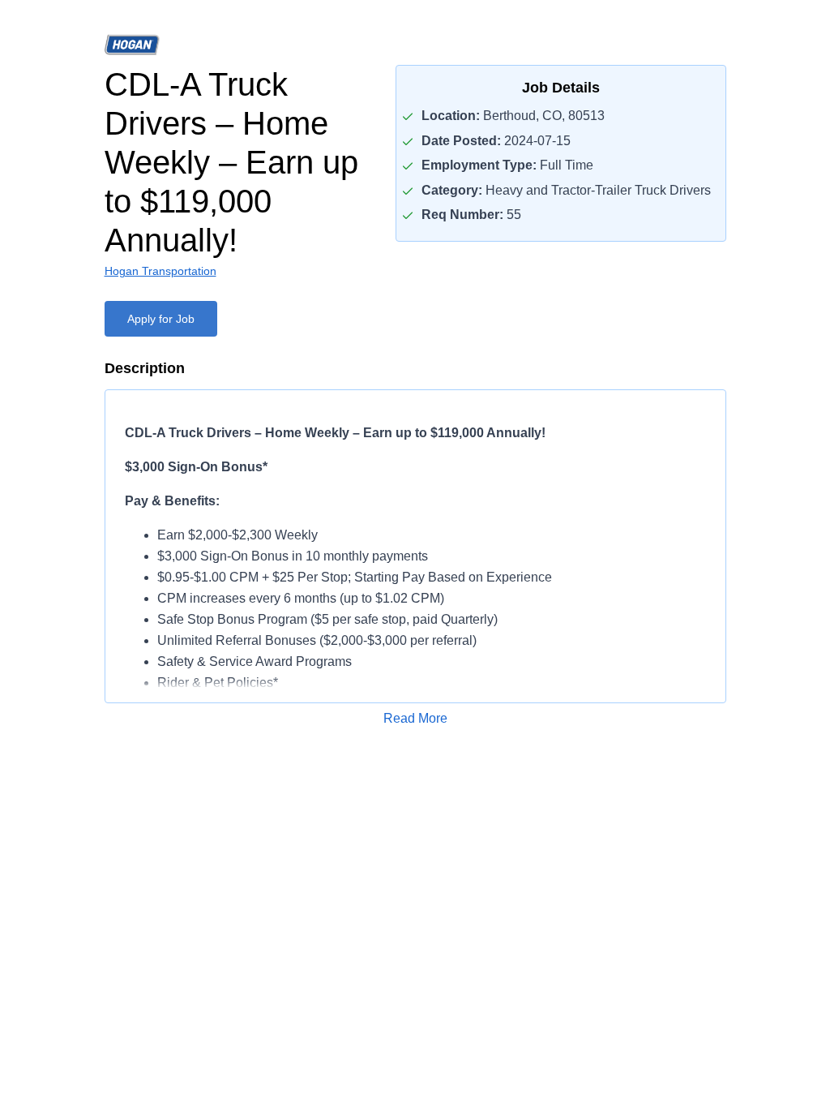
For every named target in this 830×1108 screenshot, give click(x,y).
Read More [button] (415, 718)
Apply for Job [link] (161, 318)
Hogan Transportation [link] (160, 270)
